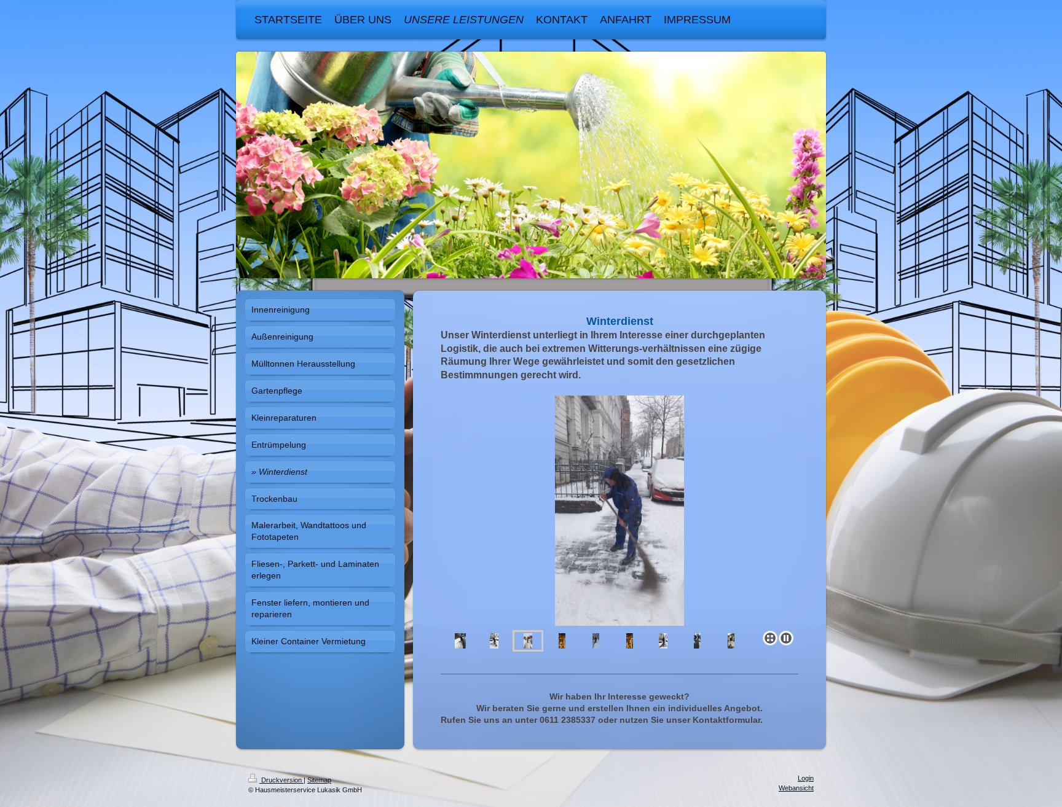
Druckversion (281, 780)
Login (806, 778)
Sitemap (319, 780)
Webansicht (796, 788)
